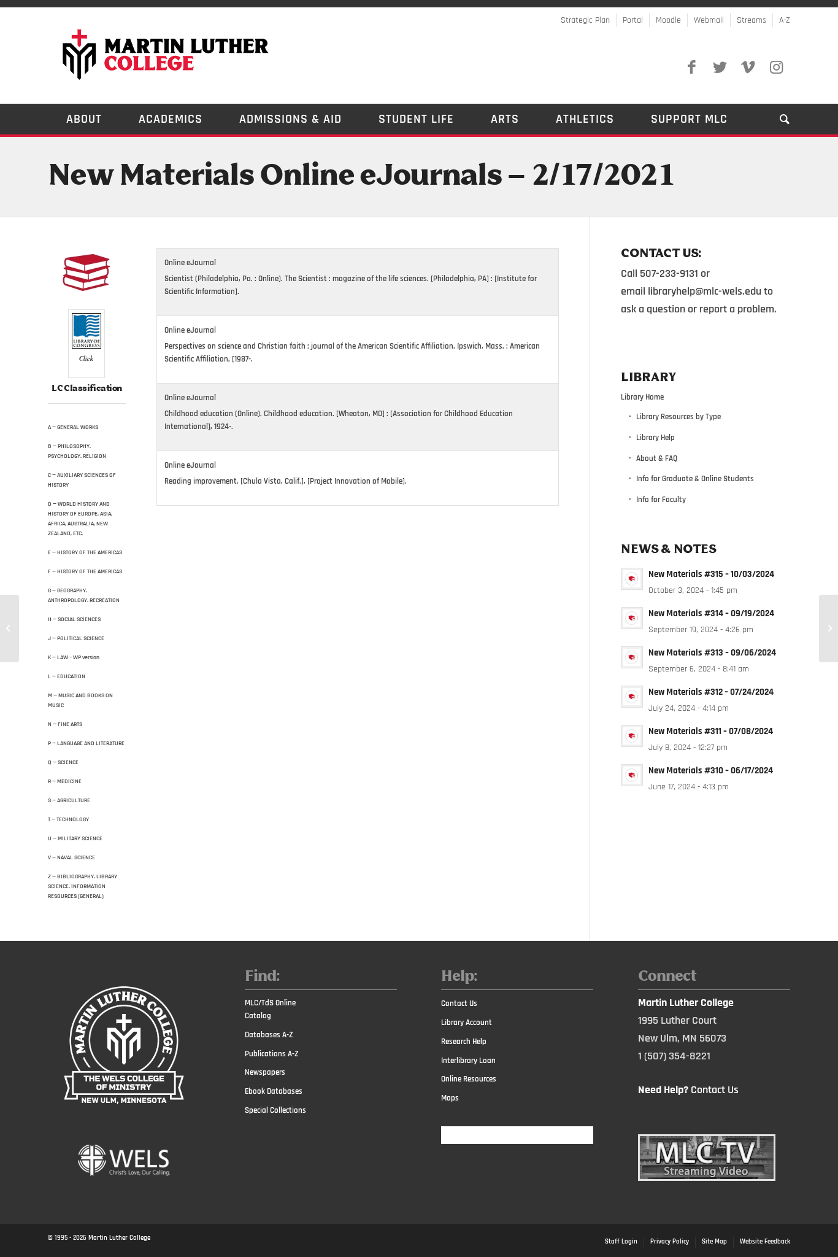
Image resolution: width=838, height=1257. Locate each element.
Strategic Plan (585, 20)
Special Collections (275, 1110)
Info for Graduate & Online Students (695, 479)
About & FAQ (656, 458)
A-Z (784, 20)
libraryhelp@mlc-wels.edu (704, 291)
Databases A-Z (269, 1035)
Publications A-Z (272, 1054)
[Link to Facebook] (691, 67)
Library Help (655, 438)
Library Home (642, 397)
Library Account (466, 1022)
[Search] (775, 119)
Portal (633, 20)
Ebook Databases (273, 1091)
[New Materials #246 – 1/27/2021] (9, 628)
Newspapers (265, 1072)
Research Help (463, 1041)
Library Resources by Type (678, 417)
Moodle (668, 20)
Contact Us (459, 1003)
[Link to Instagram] (776, 67)
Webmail (709, 20)
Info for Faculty (661, 500)
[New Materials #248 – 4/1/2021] (828, 628)
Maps (450, 1098)
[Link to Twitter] (719, 67)
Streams (751, 20)
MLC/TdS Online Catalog (270, 1009)
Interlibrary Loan (468, 1061)
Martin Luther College (119, 1238)
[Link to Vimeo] (748, 67)
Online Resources (468, 1079)
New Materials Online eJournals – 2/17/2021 (361, 176)
